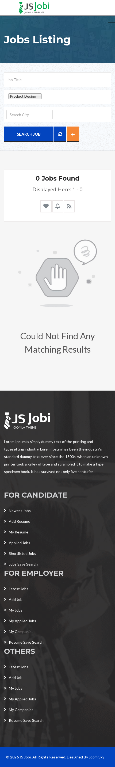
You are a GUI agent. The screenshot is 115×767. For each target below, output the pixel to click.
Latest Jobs (18, 588)
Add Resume (19, 521)
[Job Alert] (57, 206)
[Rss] (69, 206)
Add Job (15, 599)
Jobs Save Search (23, 564)
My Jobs (15, 610)
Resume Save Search (26, 642)
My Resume (18, 532)
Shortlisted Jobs (22, 553)
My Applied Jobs (22, 621)
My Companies (21, 631)
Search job (29, 134)
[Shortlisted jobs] (46, 206)
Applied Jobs (19, 542)
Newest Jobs (20, 510)
